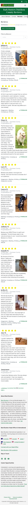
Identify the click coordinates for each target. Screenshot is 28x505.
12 (19, 388)
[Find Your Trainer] (22, 1)
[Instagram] (5, 458)
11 (18, 388)
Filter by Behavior (6, 34)
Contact (14, 16)
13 (21, 388)
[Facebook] (2, 458)
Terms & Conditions (17, 497)
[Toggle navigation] (25, 5)
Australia (5, 439)
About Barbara (6, 16)
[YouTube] (8, 458)
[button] (25, 37)
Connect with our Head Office (9, 447)
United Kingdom (19, 442)
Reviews (19, 16)
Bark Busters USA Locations (9, 450)
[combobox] (4, 37)
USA (4, 444)
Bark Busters (4, 400)
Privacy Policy (7, 497)
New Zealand (7, 442)
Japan (22, 439)
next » (2, 390)
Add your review (8, 28)
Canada (14, 439)
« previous (4, 388)
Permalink (24, 78)
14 (22, 388)
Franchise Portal (13, 498)
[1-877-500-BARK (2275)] (26, 1)
